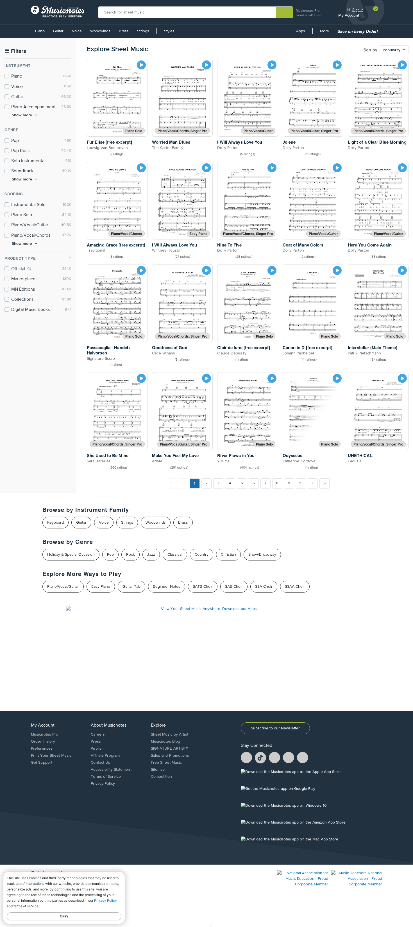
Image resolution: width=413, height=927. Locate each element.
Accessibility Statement (111, 770)
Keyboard (55, 522)
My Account (349, 15)
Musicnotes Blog (165, 741)
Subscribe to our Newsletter (275, 728)
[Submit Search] (284, 12)
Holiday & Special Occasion (71, 555)
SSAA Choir (295, 587)
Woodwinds (100, 31)
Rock (130, 555)
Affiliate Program (105, 756)
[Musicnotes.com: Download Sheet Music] (57, 11)
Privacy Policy (103, 784)
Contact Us (100, 763)
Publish (97, 748)
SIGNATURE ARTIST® (169, 748)
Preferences (42, 748)
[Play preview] (141, 64)
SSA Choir (264, 587)
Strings (143, 31)
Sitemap (158, 770)
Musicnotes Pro (307, 10)
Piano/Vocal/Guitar (63, 587)
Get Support (41, 763)
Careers (98, 734)
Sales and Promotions (170, 756)
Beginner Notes (166, 587)
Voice (77, 31)
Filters (15, 51)
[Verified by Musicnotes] (29, 268)
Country (201, 555)
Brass (124, 31)
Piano (40, 31)
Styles (169, 31)
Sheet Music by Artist (169, 734)
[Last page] (324, 483)
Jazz (151, 555)
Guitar (58, 31)
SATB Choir (203, 587)
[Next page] (313, 483)
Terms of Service (106, 777)
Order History (43, 741)
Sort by (370, 50)
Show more (22, 115)
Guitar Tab (131, 587)
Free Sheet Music (166, 763)
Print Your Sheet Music (51, 756)
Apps (300, 31)
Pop (110, 555)
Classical (174, 555)
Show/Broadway (262, 555)
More (326, 33)
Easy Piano (100, 587)
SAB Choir (234, 587)
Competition (161, 777)
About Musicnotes (108, 725)
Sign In (357, 10)
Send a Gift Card (308, 15)
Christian (228, 555)
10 (301, 483)
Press (96, 741)
